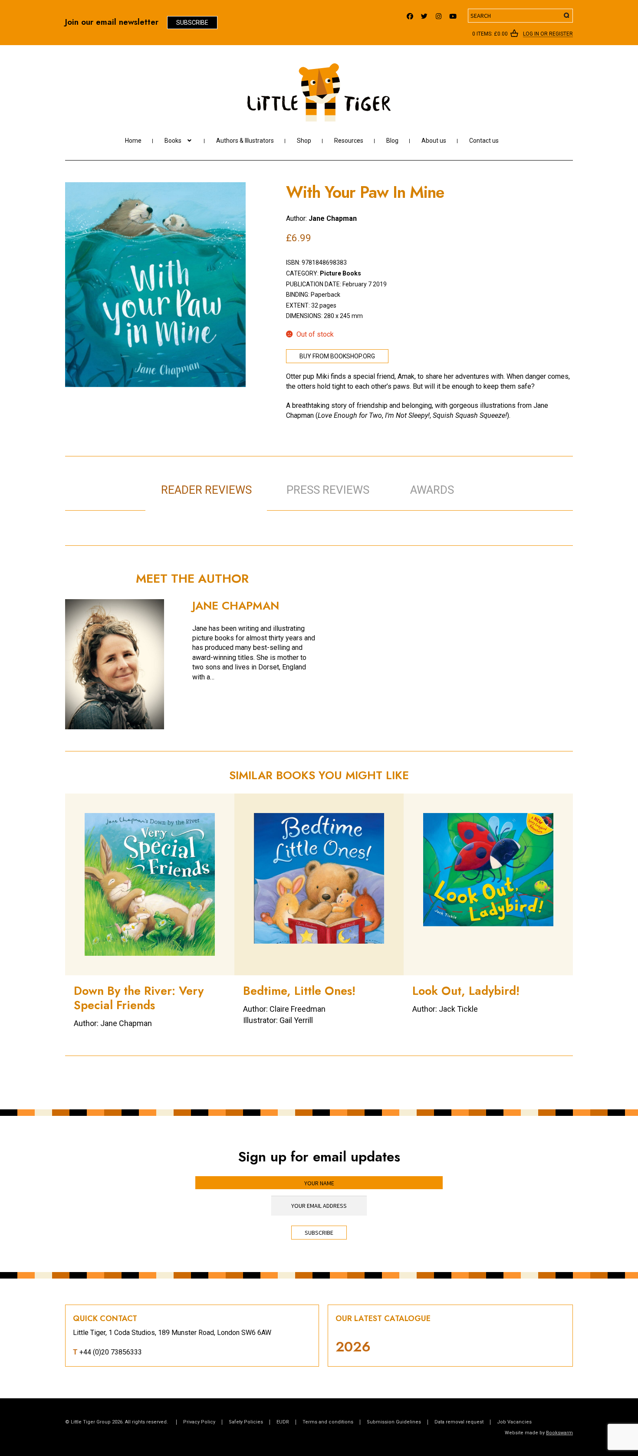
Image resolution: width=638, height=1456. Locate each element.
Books (172, 140)
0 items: (490, 34)
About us (433, 140)
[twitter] (424, 14)
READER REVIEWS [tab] (206, 489)
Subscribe (192, 22)
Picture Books (340, 273)
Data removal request (458, 1422)
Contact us (484, 140)
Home (133, 140)
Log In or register (548, 34)
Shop (304, 140)
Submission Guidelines (394, 1422)
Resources (348, 140)
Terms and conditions (328, 1422)
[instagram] (439, 14)
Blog (392, 140)
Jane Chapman (333, 218)
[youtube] (453, 14)
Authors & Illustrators (245, 140)
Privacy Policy (199, 1422)
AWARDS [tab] (432, 489)
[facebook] (410, 14)
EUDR (282, 1422)
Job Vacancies (514, 1422)
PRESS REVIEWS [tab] (327, 489)
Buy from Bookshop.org (337, 356)
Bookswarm (559, 1433)
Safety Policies (246, 1422)
